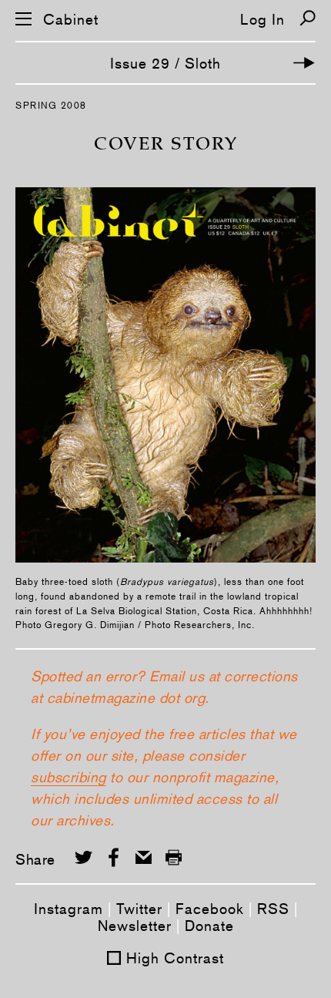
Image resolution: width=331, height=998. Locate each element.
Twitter (139, 908)
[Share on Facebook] (113, 857)
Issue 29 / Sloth (165, 63)
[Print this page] (173, 857)
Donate (209, 925)
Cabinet (71, 19)
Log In (262, 19)
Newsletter (135, 925)
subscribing (68, 776)
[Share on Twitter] (83, 857)
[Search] (307, 18)
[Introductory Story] (304, 62)
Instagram (68, 908)
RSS (273, 908)
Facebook (210, 908)
